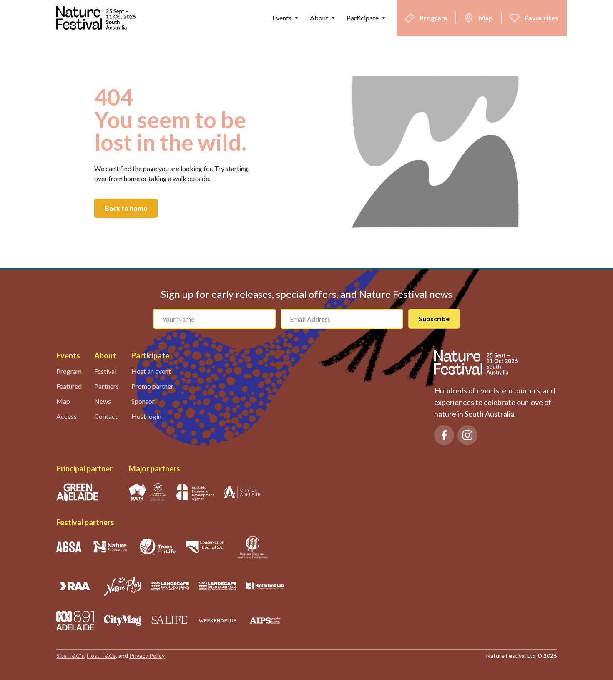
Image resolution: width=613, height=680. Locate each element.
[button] (286, 18)
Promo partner (152, 386)
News (102, 401)
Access (66, 416)
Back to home (126, 208)
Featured (69, 386)
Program (69, 371)
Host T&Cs (101, 655)
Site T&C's (70, 655)
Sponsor (143, 401)
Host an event (151, 371)
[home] (98, 18)
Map (63, 401)
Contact (106, 416)
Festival (105, 371)
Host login (146, 416)
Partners (106, 386)
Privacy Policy (147, 655)
